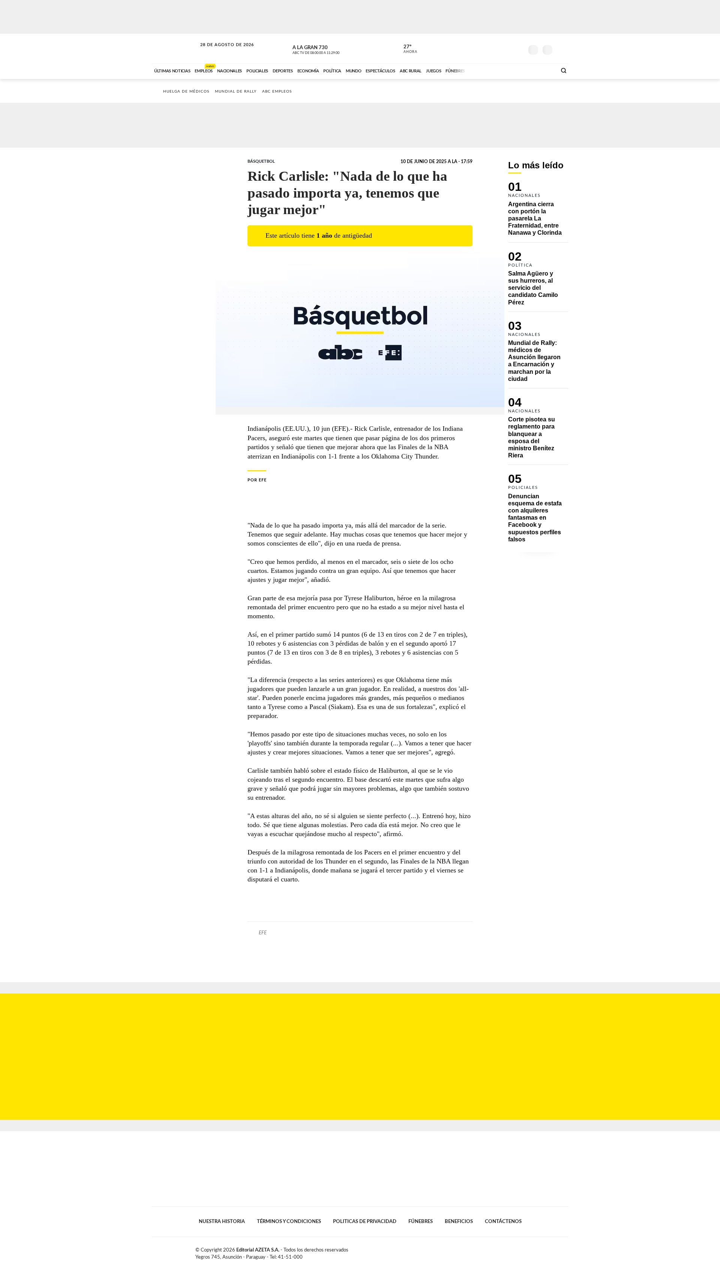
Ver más (538, 212)
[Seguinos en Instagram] (517, 48)
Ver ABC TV (330, 48)
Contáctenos (503, 1221)
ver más (406, 49)
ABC (175, 48)
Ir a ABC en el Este (220, 52)
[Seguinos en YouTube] (506, 48)
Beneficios (459, 1221)
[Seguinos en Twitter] (495, 48)
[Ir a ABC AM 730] (511, 70)
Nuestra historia (222, 1221)
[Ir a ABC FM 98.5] (541, 70)
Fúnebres (420, 1221)
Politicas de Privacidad (364, 1221)
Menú (561, 49)
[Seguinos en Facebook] (484, 48)
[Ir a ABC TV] (490, 70)
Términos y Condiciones (289, 1221)
